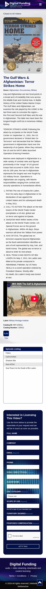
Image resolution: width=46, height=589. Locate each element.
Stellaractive (23, 586)
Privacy (33, 576)
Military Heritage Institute (19, 321)
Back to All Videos (13, 14)
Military (34, 90)
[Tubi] (6, 333)
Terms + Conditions (17, 576)
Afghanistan (14, 90)
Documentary (25, 90)
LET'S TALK (23, 546)
